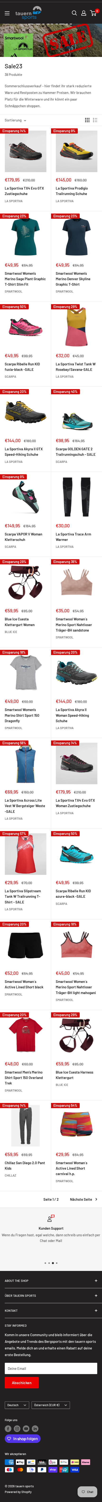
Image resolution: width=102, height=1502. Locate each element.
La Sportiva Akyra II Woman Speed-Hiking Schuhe (72, 715)
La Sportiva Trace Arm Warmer (73, 537)
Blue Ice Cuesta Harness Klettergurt (74, 1075)
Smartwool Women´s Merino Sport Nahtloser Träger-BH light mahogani (76, 987)
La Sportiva (14, 201)
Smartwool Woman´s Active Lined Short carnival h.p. (71, 1168)
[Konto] (83, 13)
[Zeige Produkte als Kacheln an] (87, 120)
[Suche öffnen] (74, 13)
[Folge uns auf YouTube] (26, 1428)
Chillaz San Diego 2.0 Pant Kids (25, 1165)
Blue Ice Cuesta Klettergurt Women (20, 622)
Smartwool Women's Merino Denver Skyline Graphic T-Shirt (73, 279)
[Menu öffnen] (7, 13)
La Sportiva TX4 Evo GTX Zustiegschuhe (24, 191)
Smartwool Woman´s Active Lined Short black (24, 984)
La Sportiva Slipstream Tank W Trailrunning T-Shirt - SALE (23, 896)
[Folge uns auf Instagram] (17, 1428)
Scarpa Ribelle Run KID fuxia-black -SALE (22, 367)
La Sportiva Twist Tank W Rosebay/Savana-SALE (76, 367)
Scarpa (10, 376)
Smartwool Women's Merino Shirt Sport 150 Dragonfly (22, 715)
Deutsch (13, 1405)
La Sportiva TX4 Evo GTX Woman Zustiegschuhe (75, 803)
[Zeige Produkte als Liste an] (95, 120)
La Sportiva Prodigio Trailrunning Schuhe (72, 191)
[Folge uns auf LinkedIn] (35, 1428)
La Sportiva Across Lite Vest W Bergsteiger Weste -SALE (25, 806)
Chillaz (10, 1175)
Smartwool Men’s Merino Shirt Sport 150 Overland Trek (24, 1077)
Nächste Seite (81, 1199)
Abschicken (22, 1382)
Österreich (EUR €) (46, 1405)
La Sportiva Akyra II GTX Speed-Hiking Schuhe (24, 451)
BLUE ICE (11, 632)
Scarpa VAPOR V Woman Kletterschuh (23, 537)
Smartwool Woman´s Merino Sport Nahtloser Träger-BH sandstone (74, 624)
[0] (93, 13)
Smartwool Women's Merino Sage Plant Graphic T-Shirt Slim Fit (25, 279)
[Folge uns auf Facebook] (8, 1428)
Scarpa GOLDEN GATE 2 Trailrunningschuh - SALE (76, 451)
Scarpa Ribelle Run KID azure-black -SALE (73, 893)
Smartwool (13, 291)
